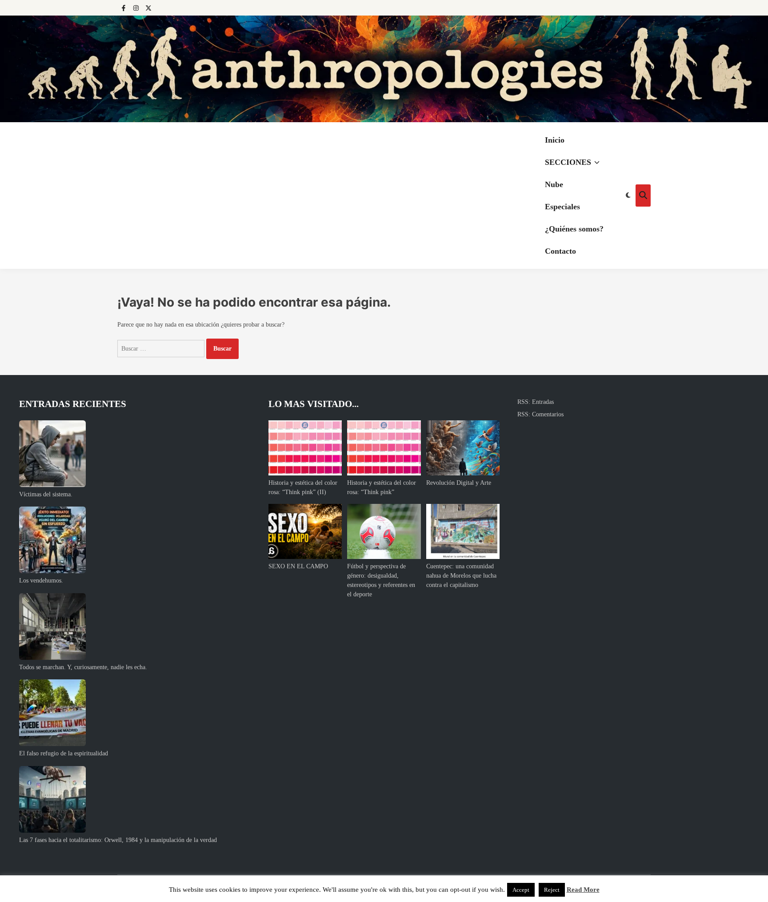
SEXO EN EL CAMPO (298, 566)
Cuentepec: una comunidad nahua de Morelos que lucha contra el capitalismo (461, 575)
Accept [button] (520, 889)
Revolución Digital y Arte (458, 482)
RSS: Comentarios (540, 414)
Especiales (562, 206)
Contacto (560, 251)
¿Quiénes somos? (574, 228)
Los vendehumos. (41, 580)
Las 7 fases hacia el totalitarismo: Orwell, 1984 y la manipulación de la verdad (118, 840)
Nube (554, 184)
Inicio (554, 140)
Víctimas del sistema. (45, 494)
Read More (583, 889)
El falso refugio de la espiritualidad (63, 753)
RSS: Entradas (535, 402)
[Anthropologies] (384, 69)
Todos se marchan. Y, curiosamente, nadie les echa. (83, 667)
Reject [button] (552, 889)
